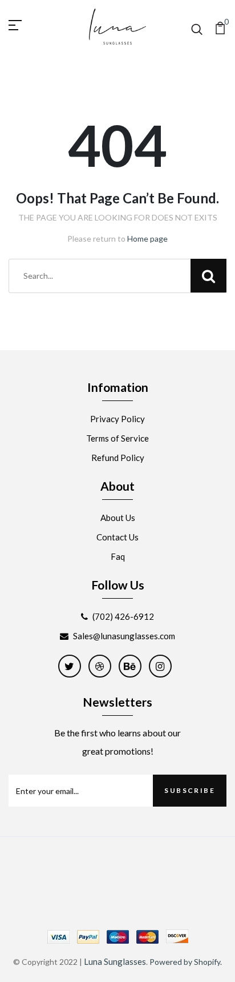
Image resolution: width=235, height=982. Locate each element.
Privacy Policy (117, 419)
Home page (147, 238)
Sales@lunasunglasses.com (124, 636)
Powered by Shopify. (185, 962)
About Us (117, 517)
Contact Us (117, 537)
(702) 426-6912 (123, 616)
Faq (118, 556)
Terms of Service (117, 438)
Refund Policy (117, 457)
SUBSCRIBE (189, 790)
